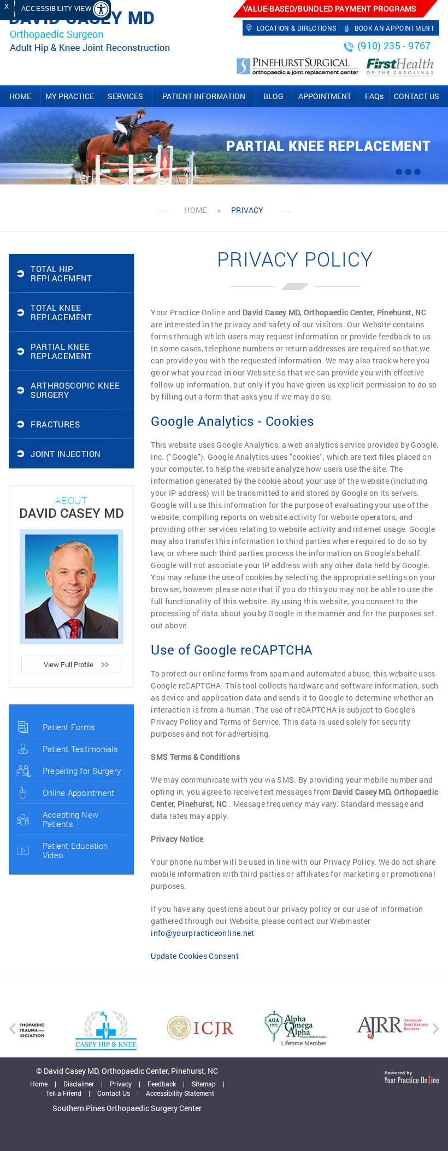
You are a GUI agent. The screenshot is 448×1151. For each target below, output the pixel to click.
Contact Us (113, 1093)
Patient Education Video (75, 850)
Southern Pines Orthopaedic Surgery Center (127, 1108)
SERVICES (125, 96)
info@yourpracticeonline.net (202, 933)
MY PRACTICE (69, 96)
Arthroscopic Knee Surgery (75, 390)
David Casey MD (71, 513)
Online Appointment (79, 792)
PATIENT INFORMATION (203, 96)
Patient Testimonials (80, 748)
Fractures (55, 424)
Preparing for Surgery (82, 770)
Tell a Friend (63, 1093)
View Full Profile (68, 664)
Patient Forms (69, 726)
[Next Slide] (417, 172)
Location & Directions (296, 28)
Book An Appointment (395, 28)
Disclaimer (78, 1084)
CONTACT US (416, 96)
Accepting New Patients (70, 819)
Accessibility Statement (180, 1093)
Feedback (162, 1084)
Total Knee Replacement (61, 312)
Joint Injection (66, 453)
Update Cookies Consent (195, 956)
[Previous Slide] (399, 172)
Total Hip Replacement (61, 273)
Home (195, 210)
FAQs (374, 96)
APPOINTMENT (324, 96)
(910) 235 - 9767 (394, 45)
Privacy (121, 1084)
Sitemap (204, 1084)
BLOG (273, 96)
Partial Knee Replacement (328, 147)
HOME (20, 96)
